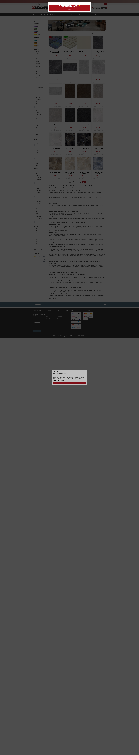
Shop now (70, 9)
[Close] (89, 3)
